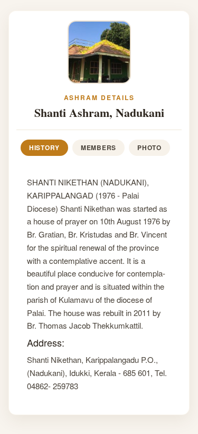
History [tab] (44, 147)
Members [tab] (98, 147)
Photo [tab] (149, 147)
